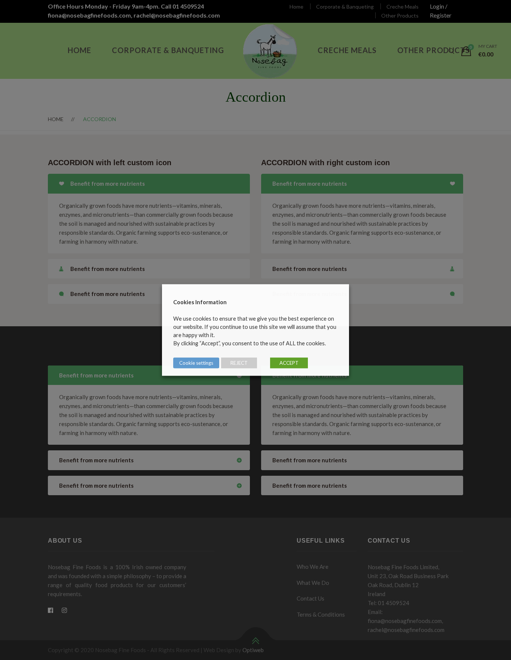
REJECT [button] (239, 363)
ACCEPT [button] (289, 363)
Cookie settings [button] (196, 363)
